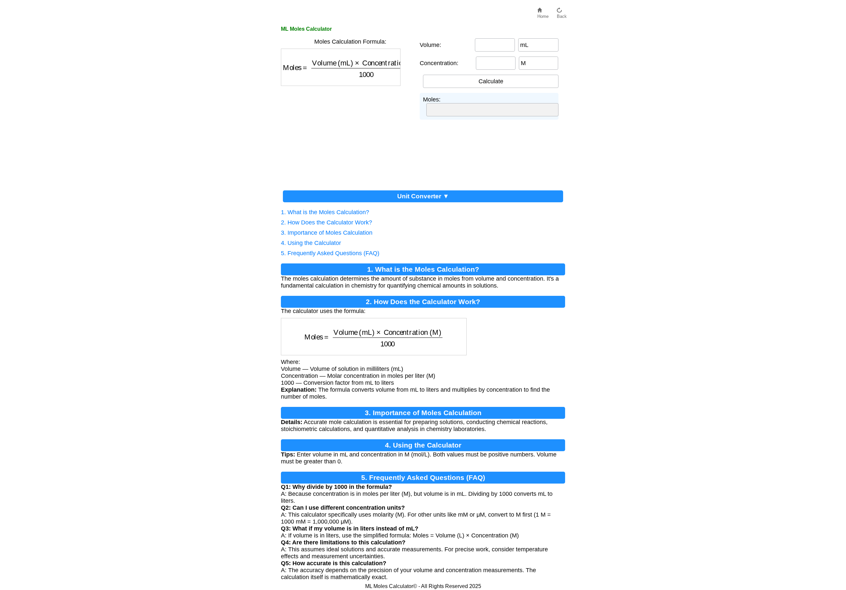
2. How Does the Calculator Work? (326, 222)
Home (543, 15)
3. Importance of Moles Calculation (326, 232)
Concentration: (439, 63)
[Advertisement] (347, 135)
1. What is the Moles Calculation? (325, 212)
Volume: (430, 45)
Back (562, 15)
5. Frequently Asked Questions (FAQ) (330, 253)
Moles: (432, 99)
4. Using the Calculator (311, 243)
